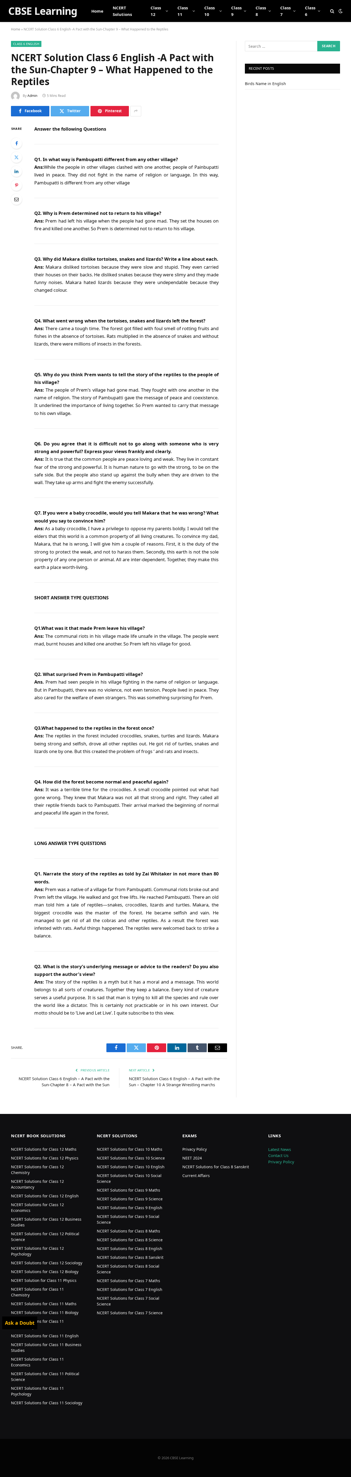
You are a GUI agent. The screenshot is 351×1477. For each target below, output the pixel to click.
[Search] (332, 11)
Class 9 (236, 11)
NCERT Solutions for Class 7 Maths (128, 1280)
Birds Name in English (265, 83)
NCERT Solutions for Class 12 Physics (44, 1158)
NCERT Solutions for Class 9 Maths (128, 1190)
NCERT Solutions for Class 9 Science (130, 1198)
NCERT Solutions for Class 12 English (45, 1195)
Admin (32, 95)
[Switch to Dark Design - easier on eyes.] (340, 11)
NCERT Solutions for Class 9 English (129, 1207)
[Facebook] (16, 143)
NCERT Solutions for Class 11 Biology (44, 1312)
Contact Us (278, 1155)
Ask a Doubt (20, 1322)
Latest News (279, 1149)
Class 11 (182, 11)
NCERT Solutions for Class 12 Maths (44, 1149)
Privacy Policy (194, 1149)
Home (97, 11)
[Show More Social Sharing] (135, 111)
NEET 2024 (192, 1158)
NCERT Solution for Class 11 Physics (44, 1280)
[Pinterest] (16, 185)
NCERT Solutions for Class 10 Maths (129, 1149)
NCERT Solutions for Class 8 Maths (128, 1231)
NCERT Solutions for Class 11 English (45, 1335)
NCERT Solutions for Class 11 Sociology (46, 1402)
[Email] (16, 199)
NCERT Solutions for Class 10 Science (131, 1158)
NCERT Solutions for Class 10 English (131, 1166)
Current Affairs (196, 1175)
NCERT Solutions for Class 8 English (129, 1248)
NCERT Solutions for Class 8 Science (130, 1239)
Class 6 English (26, 44)
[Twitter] (16, 157)
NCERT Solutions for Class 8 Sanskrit (130, 1257)
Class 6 (310, 11)
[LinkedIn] (16, 171)
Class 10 (209, 11)
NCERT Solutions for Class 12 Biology (44, 1271)
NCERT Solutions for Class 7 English (129, 1289)
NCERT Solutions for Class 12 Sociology (46, 1262)
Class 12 (156, 11)
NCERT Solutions (122, 11)
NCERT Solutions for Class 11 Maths (44, 1303)
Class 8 (261, 11)
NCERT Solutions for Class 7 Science (130, 1312)
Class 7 (285, 11)
